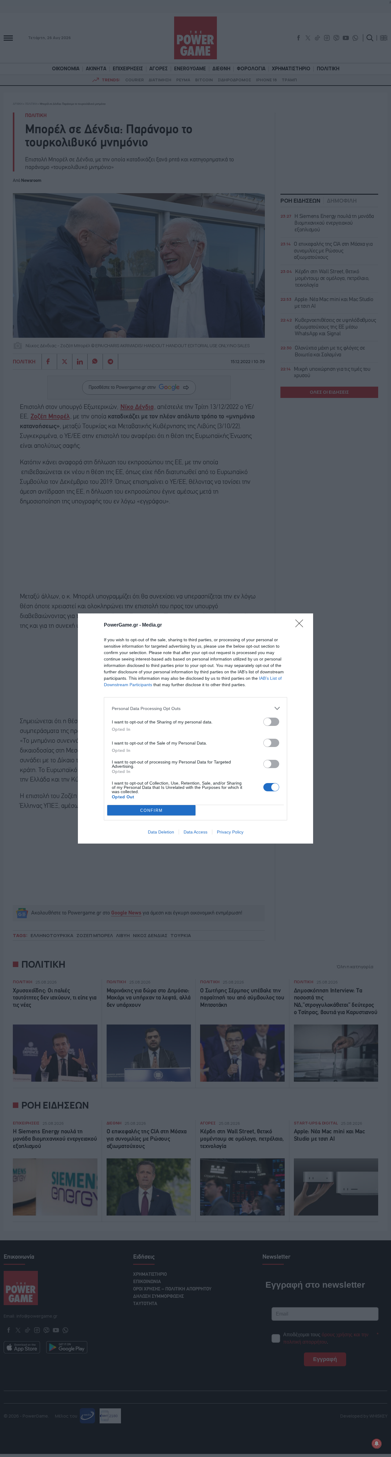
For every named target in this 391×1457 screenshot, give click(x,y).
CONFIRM (151, 810)
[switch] (271, 722)
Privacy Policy (230, 832)
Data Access (195, 832)
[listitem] (195, 708)
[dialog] (195, 728)
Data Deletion (161, 832)
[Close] (301, 625)
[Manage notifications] (377, 1443)
